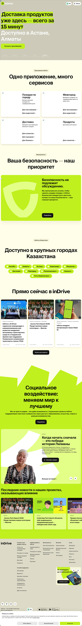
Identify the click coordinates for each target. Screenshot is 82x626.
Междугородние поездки (22, 556)
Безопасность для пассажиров (48, 549)
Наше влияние (60, 546)
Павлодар (32, 271)
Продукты (20, 563)
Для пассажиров (29, 110)
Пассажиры (20, 571)
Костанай (16, 271)
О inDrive (19, 588)
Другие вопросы (22, 591)
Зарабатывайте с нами (35, 548)
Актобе (12, 266)
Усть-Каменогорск (41, 276)
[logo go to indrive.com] (7, 3)
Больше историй (49, 479)
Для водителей (28, 113)
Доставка (19, 560)
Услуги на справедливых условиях (21, 548)
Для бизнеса (27, 140)
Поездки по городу (22, 553)
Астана (39, 266)
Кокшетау (71, 266)
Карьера (71, 548)
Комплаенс (72, 562)
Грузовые (32, 562)
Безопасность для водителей (48, 553)
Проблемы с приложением (21, 580)
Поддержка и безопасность (21, 584)
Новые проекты (73, 551)
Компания (72, 546)
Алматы (26, 266)
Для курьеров (28, 137)
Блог (70, 557)
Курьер (32, 559)
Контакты (71, 560)
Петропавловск (50, 271)
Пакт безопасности (48, 546)
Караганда (54, 266)
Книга (57, 553)
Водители (20, 574)
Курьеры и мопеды (22, 576)
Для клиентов (27, 134)
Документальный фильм (61, 549)
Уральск (67, 271)
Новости (71, 554)
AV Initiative (59, 556)
